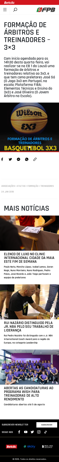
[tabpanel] (29, 127)
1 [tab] (29, 147)
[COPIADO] (35, 160)
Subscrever (46, 424)
